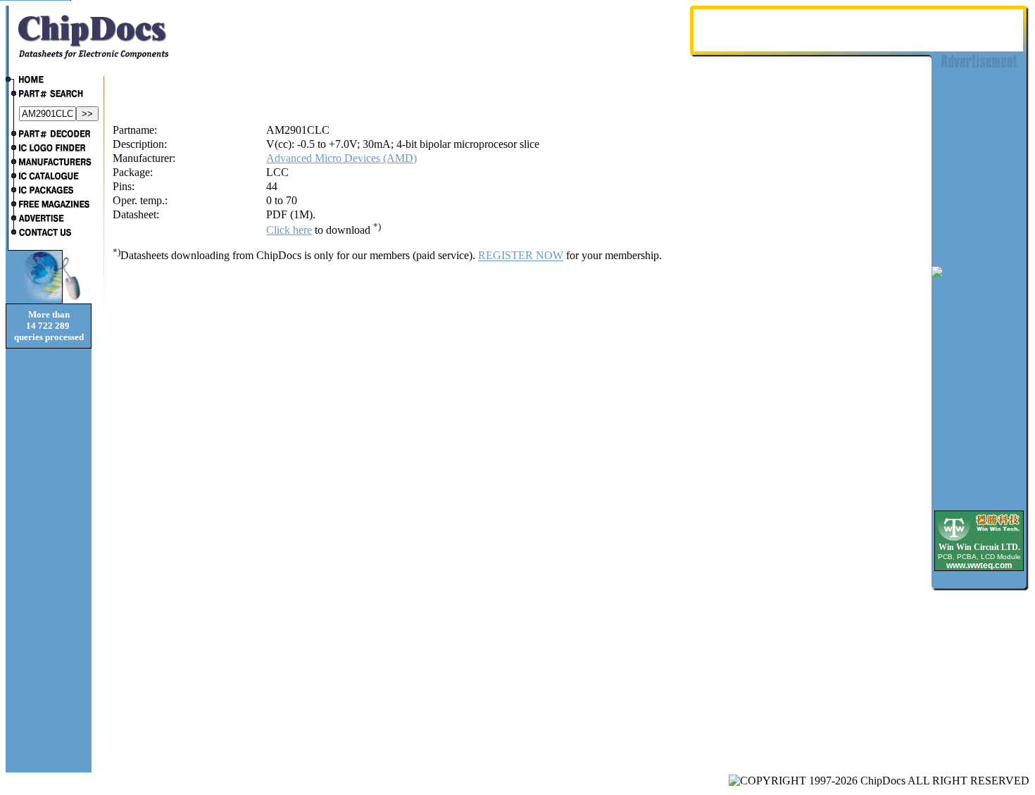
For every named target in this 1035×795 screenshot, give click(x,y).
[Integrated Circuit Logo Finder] (49, 149)
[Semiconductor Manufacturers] (49, 163)
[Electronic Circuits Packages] (49, 191)
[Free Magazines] (49, 206)
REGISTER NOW (520, 256)
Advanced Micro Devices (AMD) (341, 158)
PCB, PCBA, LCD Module (979, 557)
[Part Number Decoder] (49, 135)
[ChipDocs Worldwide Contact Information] (49, 232)
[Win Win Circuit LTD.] (979, 540)
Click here (289, 230)
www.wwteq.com (979, 565)
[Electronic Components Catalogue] (49, 177)
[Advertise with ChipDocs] (49, 220)
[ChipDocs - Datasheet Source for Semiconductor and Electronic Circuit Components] (49, 81)
